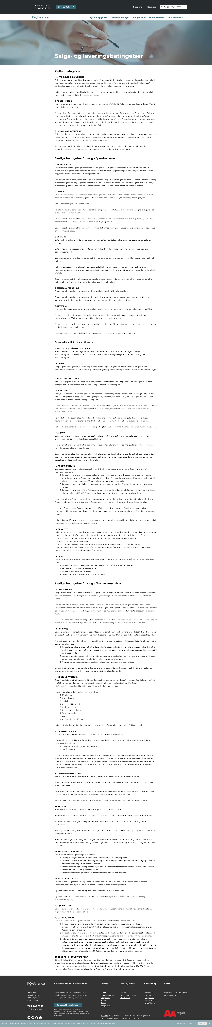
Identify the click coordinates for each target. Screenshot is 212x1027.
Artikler (148, 995)
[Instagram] (40, 1017)
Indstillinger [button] (181, 1023)
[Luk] (209, 1023)
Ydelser (104, 984)
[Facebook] (36, 1017)
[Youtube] (32, 1017)
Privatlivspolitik (110, 1023)
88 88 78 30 (44, 8)
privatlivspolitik (58, 1015)
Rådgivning (105, 998)
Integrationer (106, 1006)
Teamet (123, 992)
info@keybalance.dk (35, 1009)
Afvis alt (191, 1023)
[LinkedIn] (28, 1017)
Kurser (103, 1000)
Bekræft (202, 1023)
